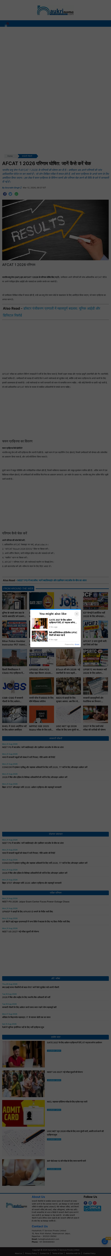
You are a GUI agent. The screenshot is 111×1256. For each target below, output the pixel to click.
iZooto (77, 644)
